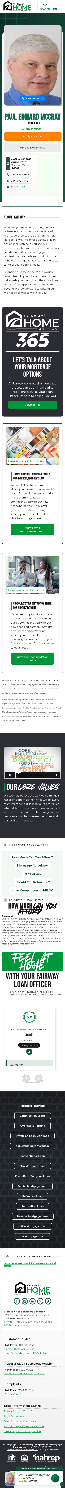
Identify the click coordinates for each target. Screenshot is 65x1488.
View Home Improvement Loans (33, 529)
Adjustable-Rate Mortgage (33, 1146)
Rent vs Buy (32, 874)
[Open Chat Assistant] (55, 1478)
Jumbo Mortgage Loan (32, 1186)
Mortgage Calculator (32, 865)
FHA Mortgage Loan (32, 1166)
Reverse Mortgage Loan (32, 1216)
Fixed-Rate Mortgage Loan (32, 1176)
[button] (55, 6)
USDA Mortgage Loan (32, 1226)
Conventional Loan (32, 1156)
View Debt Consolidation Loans (32, 658)
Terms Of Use (30, 1411)
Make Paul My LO (34, 98)
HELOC (48, 890)
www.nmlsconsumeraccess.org (22, 1449)
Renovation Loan (32, 1206)
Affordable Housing (32, 1125)
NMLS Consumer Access (17, 1325)
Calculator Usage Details (26, 900)
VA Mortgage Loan (33, 1236)
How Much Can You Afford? (32, 857)
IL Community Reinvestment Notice (24, 1426)
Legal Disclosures (14, 1416)
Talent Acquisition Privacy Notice (22, 1431)
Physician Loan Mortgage (32, 1135)
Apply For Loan (33, 136)
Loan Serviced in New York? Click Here (26, 1353)
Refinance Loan (32, 1196)
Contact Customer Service (19, 1349)
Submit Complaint (15, 1394)
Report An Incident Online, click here (25, 1373)
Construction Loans (32, 1115)
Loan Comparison (25, 890)
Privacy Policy (12, 1411)
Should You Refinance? (32, 882)
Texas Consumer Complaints (20, 1421)
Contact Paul (33, 404)
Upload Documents (32, 147)
